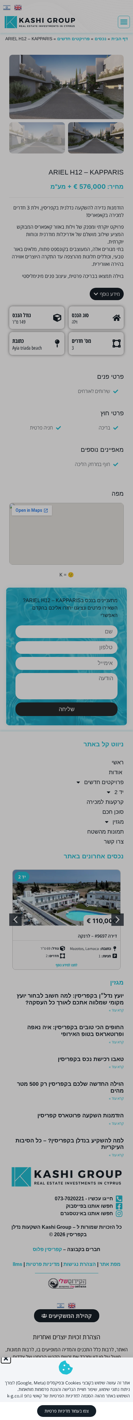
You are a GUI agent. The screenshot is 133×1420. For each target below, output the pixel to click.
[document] (66, 710)
